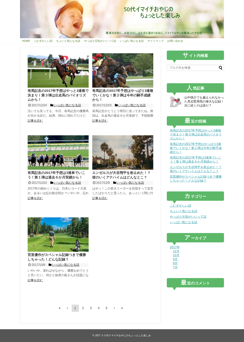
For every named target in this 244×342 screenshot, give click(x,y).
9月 (175, 259)
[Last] (122, 308)
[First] (59, 308)
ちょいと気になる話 (68, 40)
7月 (175, 267)
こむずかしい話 (43, 40)
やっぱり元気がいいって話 (100, 40)
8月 (175, 263)
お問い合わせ (175, 40)
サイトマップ (156, 40)
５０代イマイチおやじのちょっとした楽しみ (126, 335)
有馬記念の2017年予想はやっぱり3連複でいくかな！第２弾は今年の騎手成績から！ (196, 148)
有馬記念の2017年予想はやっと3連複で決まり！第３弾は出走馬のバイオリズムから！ (196, 134)
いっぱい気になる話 (132, 40)
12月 (176, 251)
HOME (26, 40)
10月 (176, 255)
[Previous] (67, 308)
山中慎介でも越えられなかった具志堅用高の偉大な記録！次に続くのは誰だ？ (204, 101)
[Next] (114, 308)
